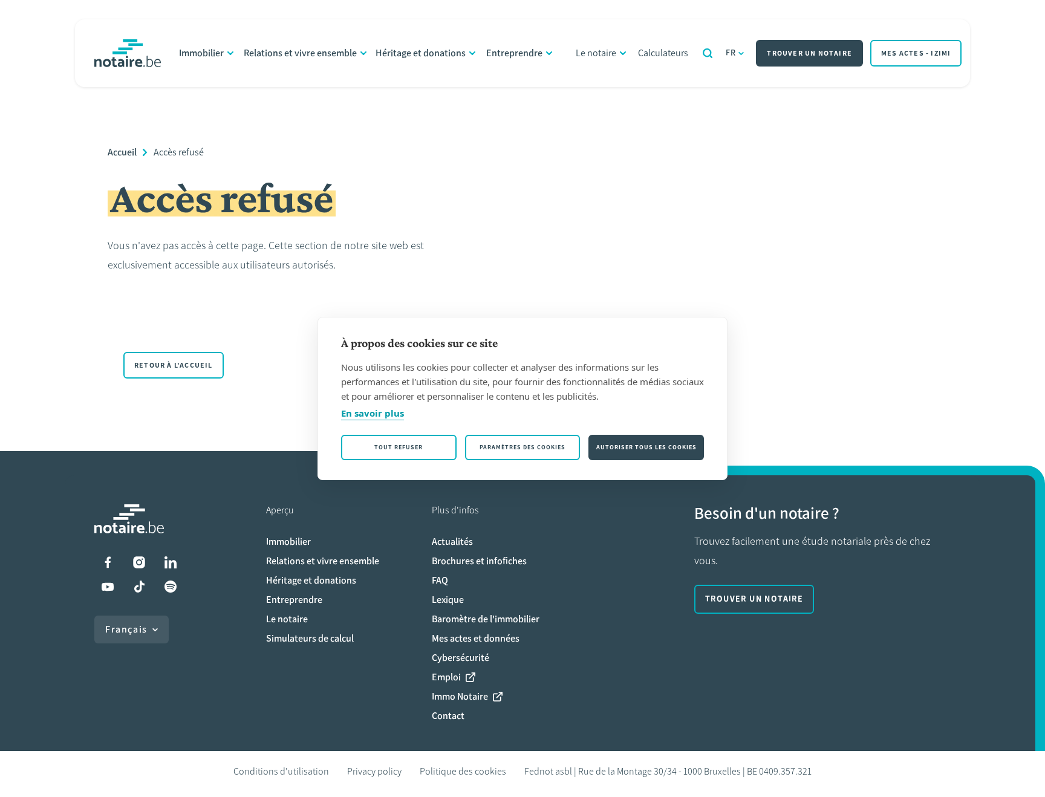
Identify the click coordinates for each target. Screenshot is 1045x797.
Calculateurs (663, 53)
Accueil (122, 152)
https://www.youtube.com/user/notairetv (107, 586)
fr (731, 53)
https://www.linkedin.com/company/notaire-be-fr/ (170, 562)
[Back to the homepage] (127, 53)
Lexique (448, 599)
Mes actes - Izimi (916, 53)
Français (126, 629)
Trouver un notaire (809, 53)
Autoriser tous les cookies (646, 447)
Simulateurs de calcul (310, 638)
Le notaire (596, 53)
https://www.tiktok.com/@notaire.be (139, 586)
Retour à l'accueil (173, 365)
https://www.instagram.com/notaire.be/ (139, 562)
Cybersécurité (460, 657)
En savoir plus (372, 413)
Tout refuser (398, 447)
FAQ (440, 580)
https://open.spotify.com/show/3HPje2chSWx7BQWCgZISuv (170, 586)
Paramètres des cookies (522, 447)
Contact (448, 715)
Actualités (452, 541)
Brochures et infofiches (479, 561)
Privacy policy (374, 771)
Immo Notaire (460, 696)
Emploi (446, 677)
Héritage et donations (421, 53)
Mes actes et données (475, 638)
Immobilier (201, 53)
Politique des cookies (463, 771)
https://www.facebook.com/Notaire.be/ (107, 562)
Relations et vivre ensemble (300, 53)
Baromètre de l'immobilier (485, 619)
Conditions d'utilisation (281, 771)
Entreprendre (514, 53)
